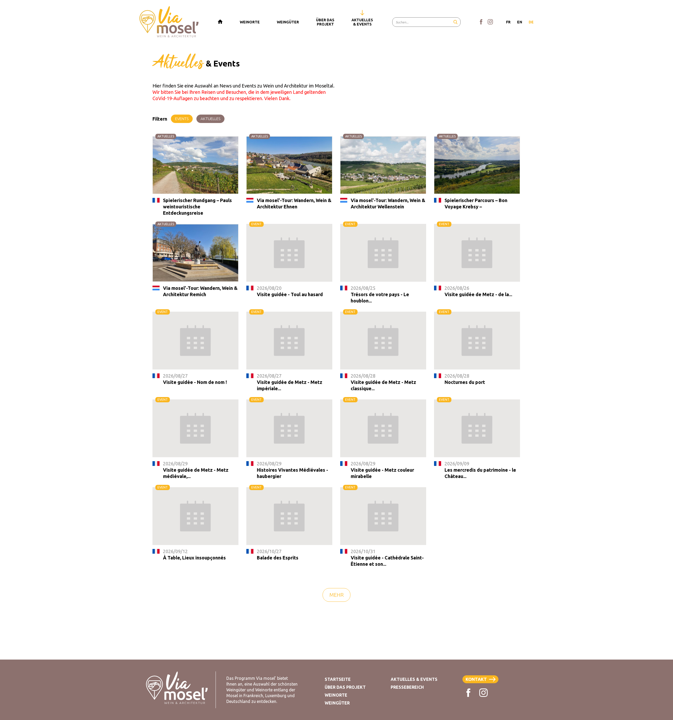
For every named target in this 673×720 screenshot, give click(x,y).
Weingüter (337, 703)
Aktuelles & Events (414, 679)
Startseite (338, 679)
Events (181, 118)
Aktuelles (210, 118)
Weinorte (336, 695)
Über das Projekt (345, 687)
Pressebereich (407, 687)
